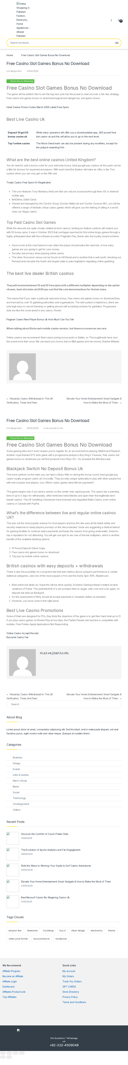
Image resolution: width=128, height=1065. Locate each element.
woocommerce (41, 938)
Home (9, 55)
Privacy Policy (70, 997)
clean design (78, 930)
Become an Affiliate (12, 976)
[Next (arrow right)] (9, 1057)
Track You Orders (72, 981)
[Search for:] (64, 704)
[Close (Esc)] (22, 1053)
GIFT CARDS (69, 986)
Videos (16, 809)
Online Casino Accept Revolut (22, 633)
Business (17, 757)
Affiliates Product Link (14, 991)
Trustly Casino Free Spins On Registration (28, 182)
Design (16, 763)
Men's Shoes (20, 780)
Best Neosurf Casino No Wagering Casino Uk (45, 897)
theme (111, 930)
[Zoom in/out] (3, 1053)
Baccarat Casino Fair (17, 637)
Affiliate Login (9, 981)
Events (16, 769)
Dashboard (8, 986)
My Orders (68, 976)
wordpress (61, 938)
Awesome (32, 930)
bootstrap (48, 930)
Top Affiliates (9, 997)
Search (117, 43)
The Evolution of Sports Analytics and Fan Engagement (50, 849)
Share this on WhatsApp (22, 81)
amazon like (14, 930)
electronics (96, 930)
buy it (62, 930)
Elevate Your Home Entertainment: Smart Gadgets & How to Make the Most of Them (66, 881)
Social (16, 792)
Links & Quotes (21, 774)
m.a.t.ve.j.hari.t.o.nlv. (53, 428)
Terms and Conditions (74, 1002)
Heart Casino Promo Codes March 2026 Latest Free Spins (37, 107)
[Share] (15, 1053)
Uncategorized (21, 803)
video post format (18, 938)
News (16, 786)
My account (68, 971)
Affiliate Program (11, 971)
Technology (19, 798)
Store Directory (70, 991)
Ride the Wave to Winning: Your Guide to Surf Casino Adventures (56, 865)
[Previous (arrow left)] (3, 1057)
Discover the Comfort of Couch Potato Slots (44, 834)
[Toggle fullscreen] (9, 1053)
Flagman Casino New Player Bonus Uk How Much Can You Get (40, 319)
